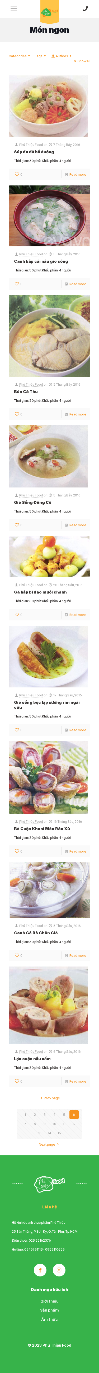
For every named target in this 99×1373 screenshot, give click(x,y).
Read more (77, 174)
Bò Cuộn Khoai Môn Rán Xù (42, 828)
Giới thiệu (49, 1301)
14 (49, 1133)
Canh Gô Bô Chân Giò (36, 932)
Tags (39, 56)
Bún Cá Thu (26, 391)
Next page (47, 1144)
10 (54, 1124)
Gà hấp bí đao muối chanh (40, 592)
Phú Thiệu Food (31, 144)
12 (74, 1124)
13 (39, 1133)
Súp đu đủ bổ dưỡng (34, 151)
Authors (62, 56)
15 (59, 1133)
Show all (84, 61)
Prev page (52, 1098)
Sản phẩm (49, 1310)
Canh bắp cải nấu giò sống (41, 261)
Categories (18, 56)
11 (64, 1124)
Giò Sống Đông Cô (32, 502)
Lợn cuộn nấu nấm (32, 1058)
